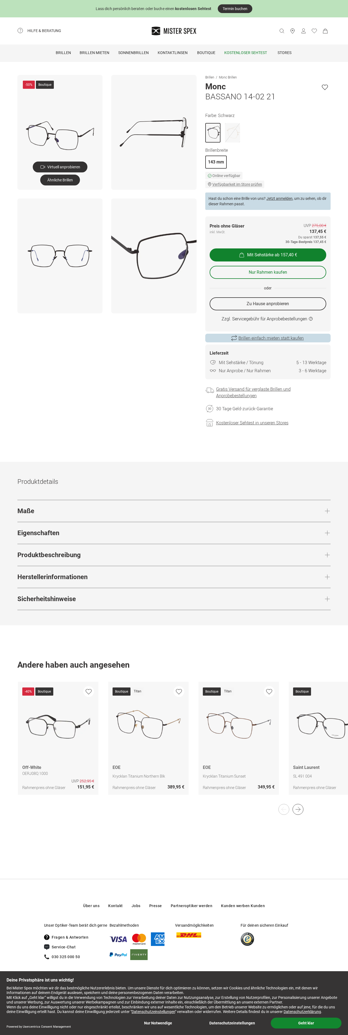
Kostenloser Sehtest (245, 53)
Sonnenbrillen (133, 53)
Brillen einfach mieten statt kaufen (271, 338)
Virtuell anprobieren (63, 167)
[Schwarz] (212, 133)
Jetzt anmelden (279, 198)
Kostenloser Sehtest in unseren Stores (252, 423)
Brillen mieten (94, 53)
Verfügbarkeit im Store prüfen (237, 184)
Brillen (63, 53)
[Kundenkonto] (303, 31)
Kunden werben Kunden (243, 906)
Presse (155, 906)
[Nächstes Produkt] (298, 809)
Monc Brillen (228, 77)
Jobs (136, 906)
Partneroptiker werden (192, 906)
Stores (284, 53)
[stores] (292, 31)
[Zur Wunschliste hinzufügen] (324, 87)
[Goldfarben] (232, 133)
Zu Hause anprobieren (268, 303)
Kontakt (115, 906)
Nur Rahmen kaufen (268, 272)
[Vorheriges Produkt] (283, 809)
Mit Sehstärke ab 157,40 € (272, 254)
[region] (174, 744)
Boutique (206, 53)
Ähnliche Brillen (60, 180)
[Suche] (281, 31)
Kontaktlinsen (173, 53)
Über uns (91, 906)
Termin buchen (235, 9)
